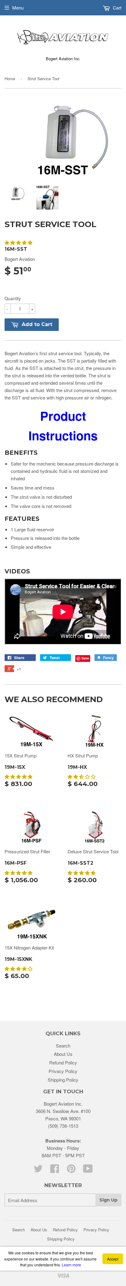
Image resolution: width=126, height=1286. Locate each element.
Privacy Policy (63, 1071)
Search (63, 1045)
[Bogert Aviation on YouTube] (88, 1170)
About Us (63, 1054)
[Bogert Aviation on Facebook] (54, 1170)
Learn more (71, 1264)
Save (85, 658)
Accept (112, 1258)
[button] (19, 242)
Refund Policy (63, 1062)
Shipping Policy (63, 1079)
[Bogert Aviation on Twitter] (38, 1170)
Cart (116, 7)
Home (10, 78)
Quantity (13, 298)
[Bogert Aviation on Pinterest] (71, 1170)
